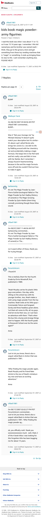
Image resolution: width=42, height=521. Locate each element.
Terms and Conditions (34, 506)
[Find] (38, 8)
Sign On (32, 3)
